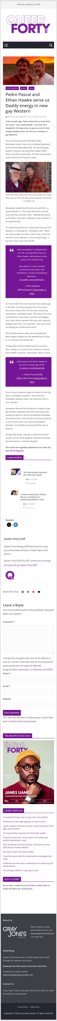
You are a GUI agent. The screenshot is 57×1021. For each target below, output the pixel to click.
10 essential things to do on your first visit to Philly (25, 817)
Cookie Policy (34, 1007)
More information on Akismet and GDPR (32, 669)
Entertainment (12, 88)
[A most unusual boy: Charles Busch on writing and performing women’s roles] (14, 492)
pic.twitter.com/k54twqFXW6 (32, 368)
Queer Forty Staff (28, 117)
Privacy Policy (23, 1007)
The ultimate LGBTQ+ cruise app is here (20, 870)
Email (6, 686)
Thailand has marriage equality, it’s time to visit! (24, 821)
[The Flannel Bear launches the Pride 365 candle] (16, 471)
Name (7, 673)
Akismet (37, 665)
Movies (23, 88)
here (30, 888)
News (31, 88)
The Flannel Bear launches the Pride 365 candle (35, 473)
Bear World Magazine (15, 450)
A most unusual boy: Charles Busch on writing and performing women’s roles (33, 497)
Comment (9, 621)
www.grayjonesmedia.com (42, 933)
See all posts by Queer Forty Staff (20, 565)
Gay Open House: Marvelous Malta (18, 852)
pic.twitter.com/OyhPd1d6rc (32, 279)
